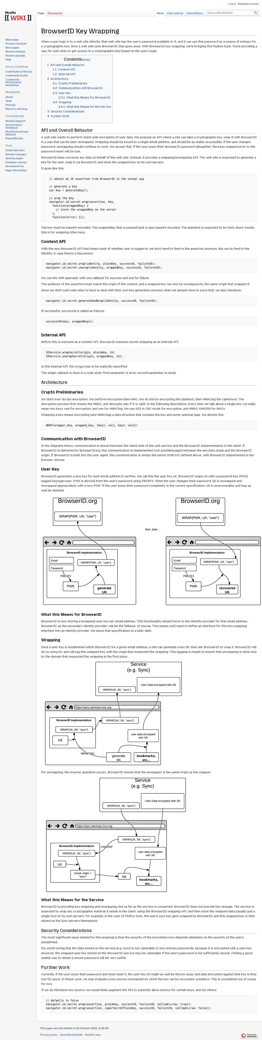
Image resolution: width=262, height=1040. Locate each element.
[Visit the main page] (18, 16)
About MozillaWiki (71, 1034)
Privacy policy (49, 1034)
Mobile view (93, 1034)
